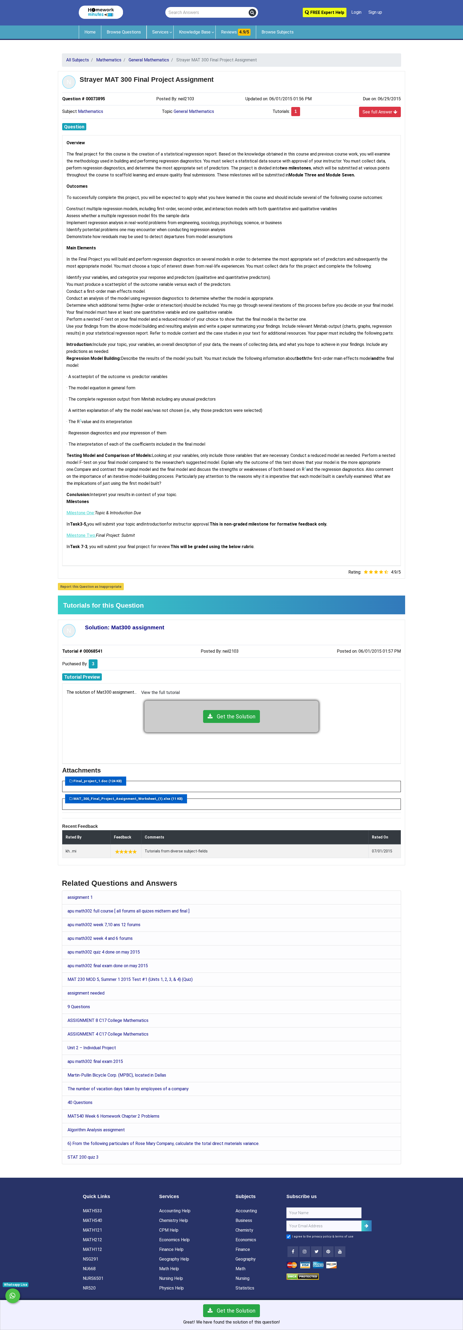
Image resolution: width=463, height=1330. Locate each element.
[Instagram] (304, 1251)
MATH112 (92, 1249)
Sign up (375, 12)
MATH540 (92, 1220)
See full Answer (378, 111)
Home (90, 32)
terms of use (344, 1236)
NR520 (89, 1288)
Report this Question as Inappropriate (90, 587)
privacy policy (321, 1236)
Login (356, 12)
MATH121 (92, 1230)
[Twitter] (316, 1251)
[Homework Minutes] (101, 11)
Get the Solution (234, 716)
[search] (252, 13)
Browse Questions (124, 32)
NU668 (89, 1268)
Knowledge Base (195, 32)
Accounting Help (175, 1210)
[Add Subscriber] (366, 1225)
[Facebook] (292, 1251)
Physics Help (171, 1288)
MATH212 (92, 1239)
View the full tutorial (160, 692)
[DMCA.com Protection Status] (302, 1276)
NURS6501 (93, 1278)
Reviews (235, 32)
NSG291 (90, 1259)
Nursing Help (171, 1278)
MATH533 (92, 1210)
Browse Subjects (278, 32)
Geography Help (174, 1259)
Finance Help (171, 1249)
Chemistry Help (173, 1220)
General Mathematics (194, 111)
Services (160, 32)
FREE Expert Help (326, 12)
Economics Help (174, 1239)
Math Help (169, 1268)
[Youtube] (328, 1251)
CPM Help (168, 1230)
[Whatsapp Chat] (12, 1295)
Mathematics (90, 111)
